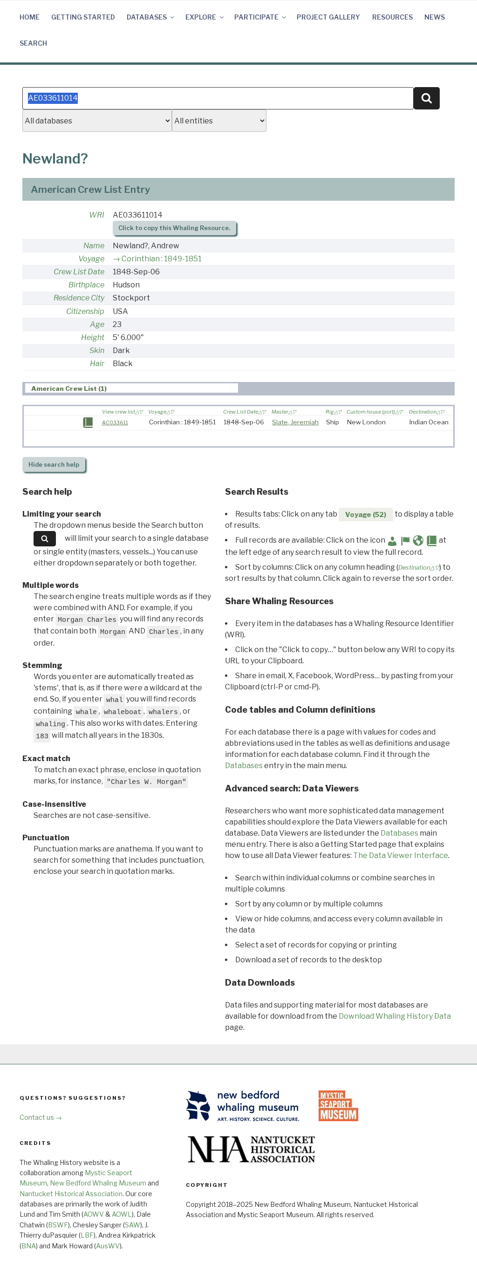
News (434, 17)
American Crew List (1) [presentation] (69, 388)
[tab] (131, 388)
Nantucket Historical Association (71, 1194)
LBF (87, 1235)
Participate (256, 17)
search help (53, 464)
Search (33, 43)
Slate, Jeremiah (295, 422)
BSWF (58, 1225)
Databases (147, 17)
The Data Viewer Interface (400, 855)
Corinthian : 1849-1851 (162, 258)
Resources (392, 17)
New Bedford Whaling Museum (98, 1183)
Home (30, 17)
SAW (132, 1225)
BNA (28, 1246)
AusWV (108, 1246)
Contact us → (41, 1117)
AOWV (93, 1214)
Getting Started (83, 17)
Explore (200, 17)
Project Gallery (328, 17)
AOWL (122, 1214)
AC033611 (115, 422)
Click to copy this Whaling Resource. (174, 228)
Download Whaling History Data (395, 1016)
